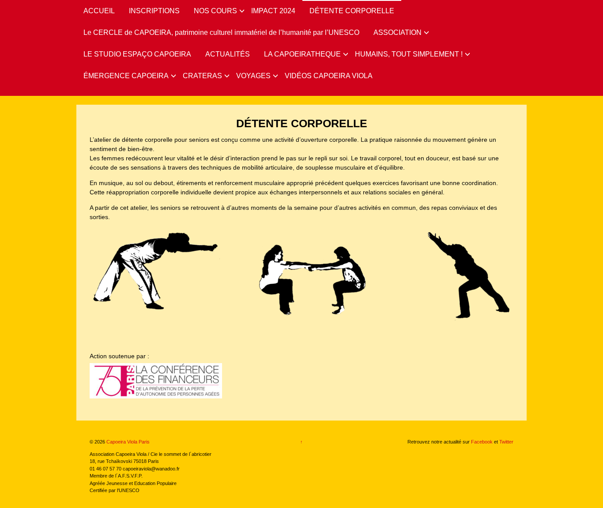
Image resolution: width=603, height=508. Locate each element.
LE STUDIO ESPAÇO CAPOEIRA (137, 54)
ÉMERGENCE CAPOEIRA (126, 76)
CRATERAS (202, 76)
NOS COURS (215, 11)
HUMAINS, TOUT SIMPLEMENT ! (409, 54)
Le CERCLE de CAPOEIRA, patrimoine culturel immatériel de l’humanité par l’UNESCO (221, 32)
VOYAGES (253, 76)
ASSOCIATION (397, 32)
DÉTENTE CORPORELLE (351, 11)
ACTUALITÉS (227, 54)
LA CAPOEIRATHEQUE (302, 54)
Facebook (482, 441)
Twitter (506, 441)
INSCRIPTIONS (154, 11)
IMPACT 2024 (273, 11)
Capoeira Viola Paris (127, 441)
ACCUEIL (99, 11)
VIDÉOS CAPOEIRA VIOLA (329, 76)
